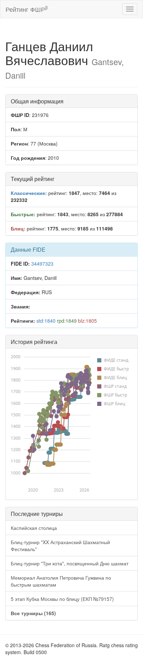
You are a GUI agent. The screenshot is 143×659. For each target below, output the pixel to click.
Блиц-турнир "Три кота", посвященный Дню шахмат (69, 563)
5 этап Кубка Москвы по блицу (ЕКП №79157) (62, 598)
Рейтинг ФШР (27, 9)
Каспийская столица (34, 527)
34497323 (42, 263)
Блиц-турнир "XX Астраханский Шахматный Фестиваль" (60, 545)
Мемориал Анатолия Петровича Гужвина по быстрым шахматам (61, 581)
